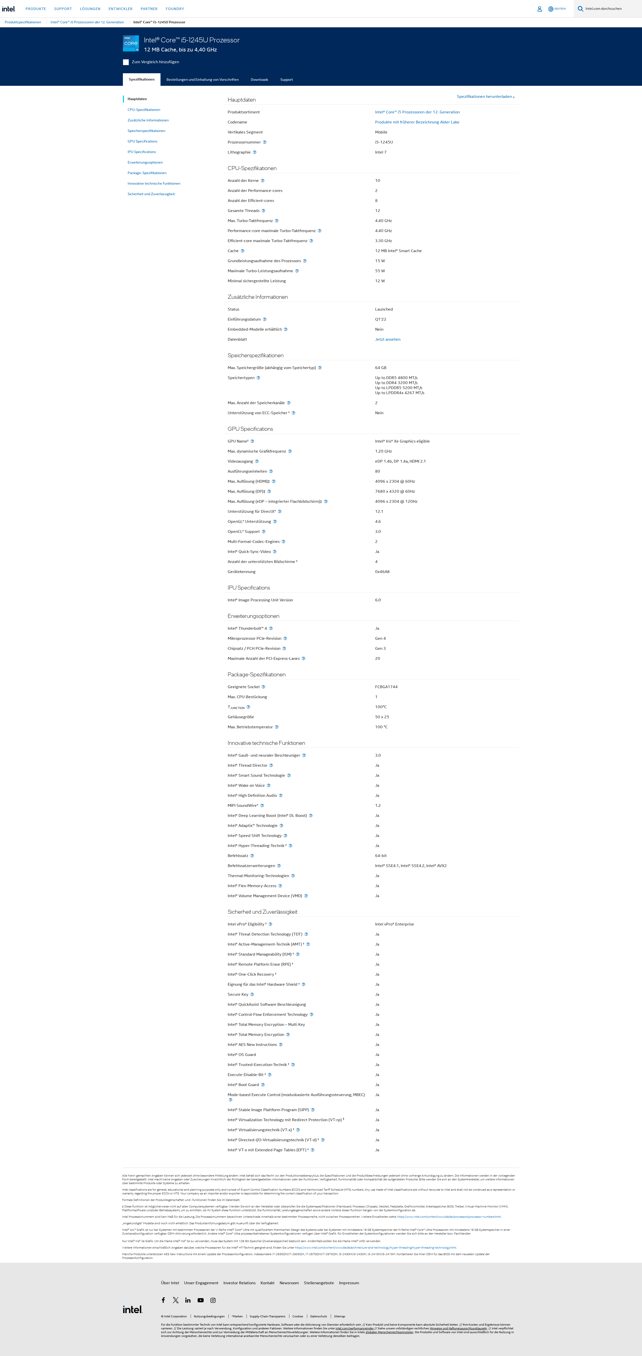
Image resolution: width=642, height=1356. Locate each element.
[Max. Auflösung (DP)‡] (269, 491)
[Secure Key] (252, 994)
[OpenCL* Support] (263, 531)
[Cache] (242, 251)
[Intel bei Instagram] (213, 1301)
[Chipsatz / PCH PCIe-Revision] (284, 648)
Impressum (349, 1283)
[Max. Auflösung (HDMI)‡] (273, 481)
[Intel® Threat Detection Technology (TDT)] (306, 934)
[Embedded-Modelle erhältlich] (285, 329)
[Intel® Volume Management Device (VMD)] (306, 896)
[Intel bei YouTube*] (200, 1301)
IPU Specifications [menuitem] (142, 152)
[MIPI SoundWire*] (262, 805)
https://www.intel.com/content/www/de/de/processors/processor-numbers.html (449, 1217)
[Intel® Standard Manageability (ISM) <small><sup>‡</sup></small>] (297, 954)
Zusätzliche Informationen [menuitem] (148, 120)
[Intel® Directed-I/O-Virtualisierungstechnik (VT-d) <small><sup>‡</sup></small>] (323, 1140)
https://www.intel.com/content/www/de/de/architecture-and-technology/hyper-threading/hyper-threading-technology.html (375, 1248)
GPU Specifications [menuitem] (142, 141)
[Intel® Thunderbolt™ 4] (271, 628)
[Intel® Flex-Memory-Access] (280, 886)
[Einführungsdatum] (264, 319)
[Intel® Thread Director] (271, 765)
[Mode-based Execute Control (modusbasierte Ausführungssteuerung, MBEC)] (230, 1100)
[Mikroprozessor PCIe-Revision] (285, 638)
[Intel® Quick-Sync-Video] (274, 551)
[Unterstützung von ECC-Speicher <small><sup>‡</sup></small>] (293, 413)
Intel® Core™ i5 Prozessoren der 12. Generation (417, 112)
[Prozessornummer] (264, 142)
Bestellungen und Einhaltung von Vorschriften (203, 79)
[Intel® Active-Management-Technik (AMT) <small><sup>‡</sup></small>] (308, 944)
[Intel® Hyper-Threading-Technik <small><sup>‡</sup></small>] (290, 845)
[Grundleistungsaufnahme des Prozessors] (304, 261)
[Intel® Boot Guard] (263, 1085)
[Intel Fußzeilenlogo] (133, 1309)
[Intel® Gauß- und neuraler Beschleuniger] (304, 755)
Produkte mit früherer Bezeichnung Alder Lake (417, 122)
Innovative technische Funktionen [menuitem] (154, 183)
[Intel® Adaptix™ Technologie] (281, 825)
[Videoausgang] (257, 461)
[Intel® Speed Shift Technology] (285, 835)
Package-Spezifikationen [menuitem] (147, 173)
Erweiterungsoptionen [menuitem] (145, 162)
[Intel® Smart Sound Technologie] (289, 775)
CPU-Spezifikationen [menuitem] (144, 109)
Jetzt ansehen (387, 339)
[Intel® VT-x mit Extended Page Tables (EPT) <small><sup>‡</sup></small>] (312, 1150)
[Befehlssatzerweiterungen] (279, 866)
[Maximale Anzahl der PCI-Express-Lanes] (303, 658)
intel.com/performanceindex (355, 1328)
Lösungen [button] (90, 9)
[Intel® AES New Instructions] (280, 1044)
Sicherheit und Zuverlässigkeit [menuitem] (151, 194)
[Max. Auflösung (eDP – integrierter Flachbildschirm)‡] (326, 501)
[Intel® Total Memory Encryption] (288, 1034)
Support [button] (63, 9)
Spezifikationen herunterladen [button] (484, 96)
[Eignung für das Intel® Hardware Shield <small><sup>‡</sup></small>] (303, 984)
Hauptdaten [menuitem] (137, 99)
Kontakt (268, 1283)
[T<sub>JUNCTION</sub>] (248, 707)
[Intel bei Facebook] (163, 1301)
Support (286, 79)
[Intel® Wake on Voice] (268, 785)
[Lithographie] (254, 152)
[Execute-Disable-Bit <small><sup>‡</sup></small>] (269, 1075)
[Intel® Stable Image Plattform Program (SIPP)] (312, 1110)
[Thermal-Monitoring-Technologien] (293, 876)
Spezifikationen (141, 79)
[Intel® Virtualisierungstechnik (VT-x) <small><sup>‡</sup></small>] (298, 1130)
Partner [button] (149, 9)
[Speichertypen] (258, 378)
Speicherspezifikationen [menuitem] (146, 130)
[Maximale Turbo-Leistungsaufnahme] (297, 271)
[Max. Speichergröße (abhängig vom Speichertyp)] (320, 368)
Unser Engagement (201, 1283)
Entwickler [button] (121, 9)
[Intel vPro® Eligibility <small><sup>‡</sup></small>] (270, 924)
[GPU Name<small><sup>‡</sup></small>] (252, 441)
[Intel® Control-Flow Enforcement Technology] (311, 1014)
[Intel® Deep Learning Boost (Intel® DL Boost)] (310, 815)
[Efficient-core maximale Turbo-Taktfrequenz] (311, 241)
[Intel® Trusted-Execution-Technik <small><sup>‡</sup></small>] (293, 1064)
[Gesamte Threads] (263, 210)
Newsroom (289, 1283)
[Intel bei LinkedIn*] (188, 1301)
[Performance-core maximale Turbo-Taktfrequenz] (319, 231)
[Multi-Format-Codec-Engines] (283, 541)
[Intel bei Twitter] (176, 1301)
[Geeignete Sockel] (263, 687)
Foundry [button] (175, 9)
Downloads (259, 79)
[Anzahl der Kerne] (262, 180)
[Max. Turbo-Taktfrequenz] (276, 221)
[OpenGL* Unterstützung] (275, 521)
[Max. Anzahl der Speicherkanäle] (288, 403)
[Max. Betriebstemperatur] (276, 727)
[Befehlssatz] (252, 855)
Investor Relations (239, 1283)
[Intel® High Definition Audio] (280, 795)
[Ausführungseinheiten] (271, 471)
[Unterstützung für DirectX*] (279, 511)
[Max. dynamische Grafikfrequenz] (290, 451)
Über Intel (170, 1283)
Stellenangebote (319, 1283)
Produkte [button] (36, 9)
